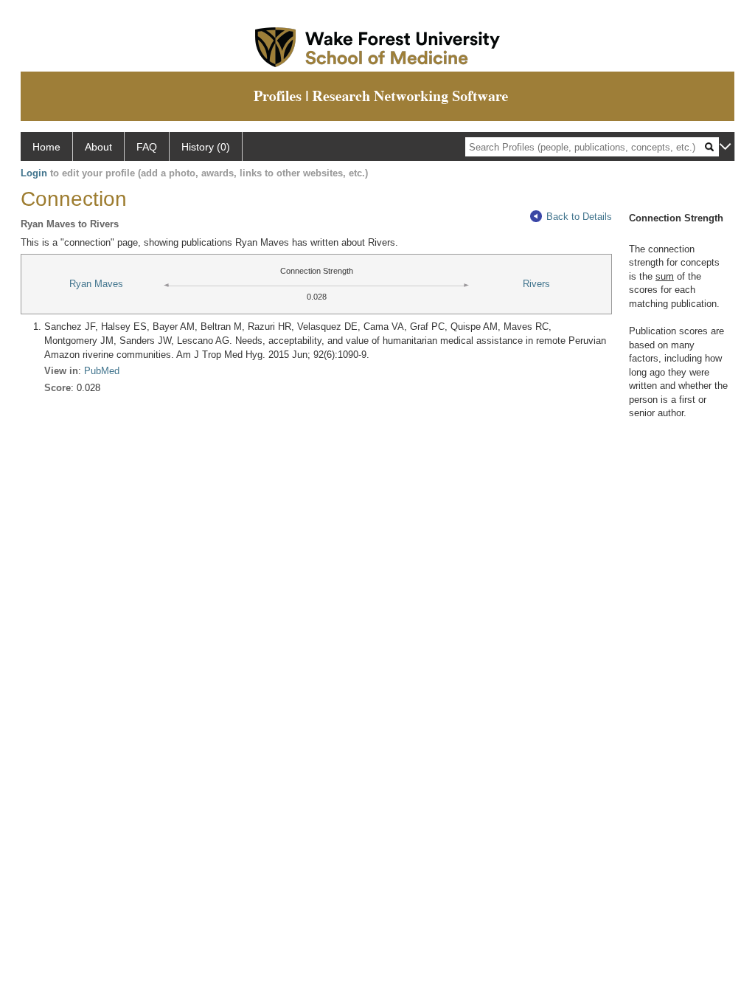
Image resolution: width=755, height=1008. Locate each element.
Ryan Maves (96, 283)
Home (46, 147)
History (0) (205, 147)
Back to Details (579, 216)
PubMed (101, 370)
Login (34, 173)
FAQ (146, 147)
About (98, 147)
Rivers (536, 283)
